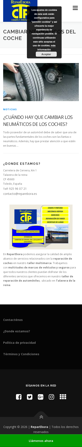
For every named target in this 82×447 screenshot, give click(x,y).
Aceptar (46, 54)
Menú (74, 8)
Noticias (10, 109)
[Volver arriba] (41, 417)
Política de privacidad (19, 343)
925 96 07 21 (18, 189)
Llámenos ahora (41, 441)
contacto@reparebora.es (20, 194)
